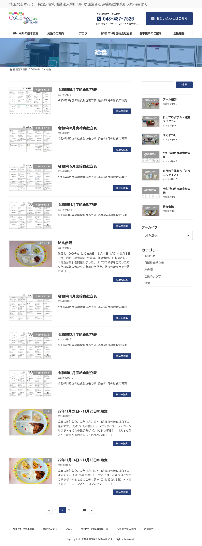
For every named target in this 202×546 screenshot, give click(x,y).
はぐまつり (170, 135)
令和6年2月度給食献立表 (77, 334)
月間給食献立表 (154, 262)
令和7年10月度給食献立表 (94, 528)
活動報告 (149, 528)
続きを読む (122, 111)
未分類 (148, 269)
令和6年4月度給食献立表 (77, 204)
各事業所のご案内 (126, 528)
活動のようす (152, 276)
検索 (184, 84)
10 (84, 510)
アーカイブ (149, 227)
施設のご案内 (50, 528)
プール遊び (170, 99)
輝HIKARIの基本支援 (23, 528)
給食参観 (65, 243)
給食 (147, 283)
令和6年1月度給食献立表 (77, 373)
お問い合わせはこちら (172, 18)
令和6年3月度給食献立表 (77, 296)
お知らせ (149, 255)
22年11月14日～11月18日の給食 (83, 460)
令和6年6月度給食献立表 (77, 128)
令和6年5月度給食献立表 (77, 166)
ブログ (69, 528)
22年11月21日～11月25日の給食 (83, 411)
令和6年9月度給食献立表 (77, 89)
